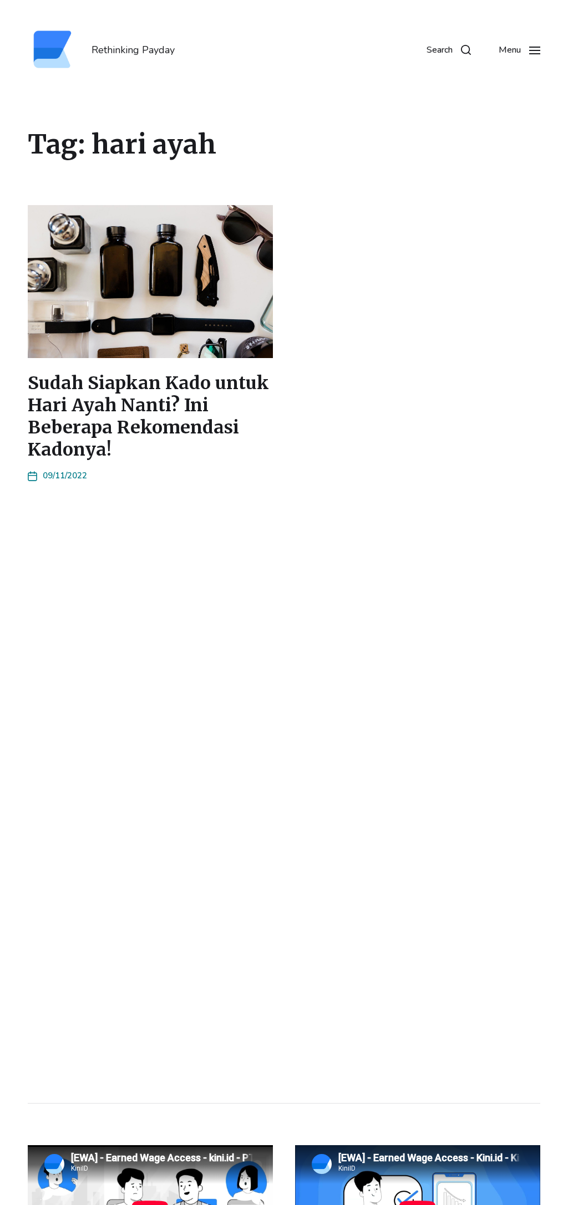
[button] (449, 50)
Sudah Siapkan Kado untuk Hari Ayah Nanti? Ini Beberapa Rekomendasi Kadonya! (148, 416)
